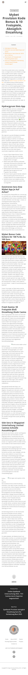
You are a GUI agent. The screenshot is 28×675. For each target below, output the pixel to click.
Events (21, 639)
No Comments (19, 36)
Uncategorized (14, 10)
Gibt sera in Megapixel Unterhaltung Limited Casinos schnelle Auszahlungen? (14, 62)
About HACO (14, 639)
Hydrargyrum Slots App (11, 48)
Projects (21, 641)
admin (8, 36)
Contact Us (14, 644)
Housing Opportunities (11, 641)
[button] (25, 2)
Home (6, 639)
